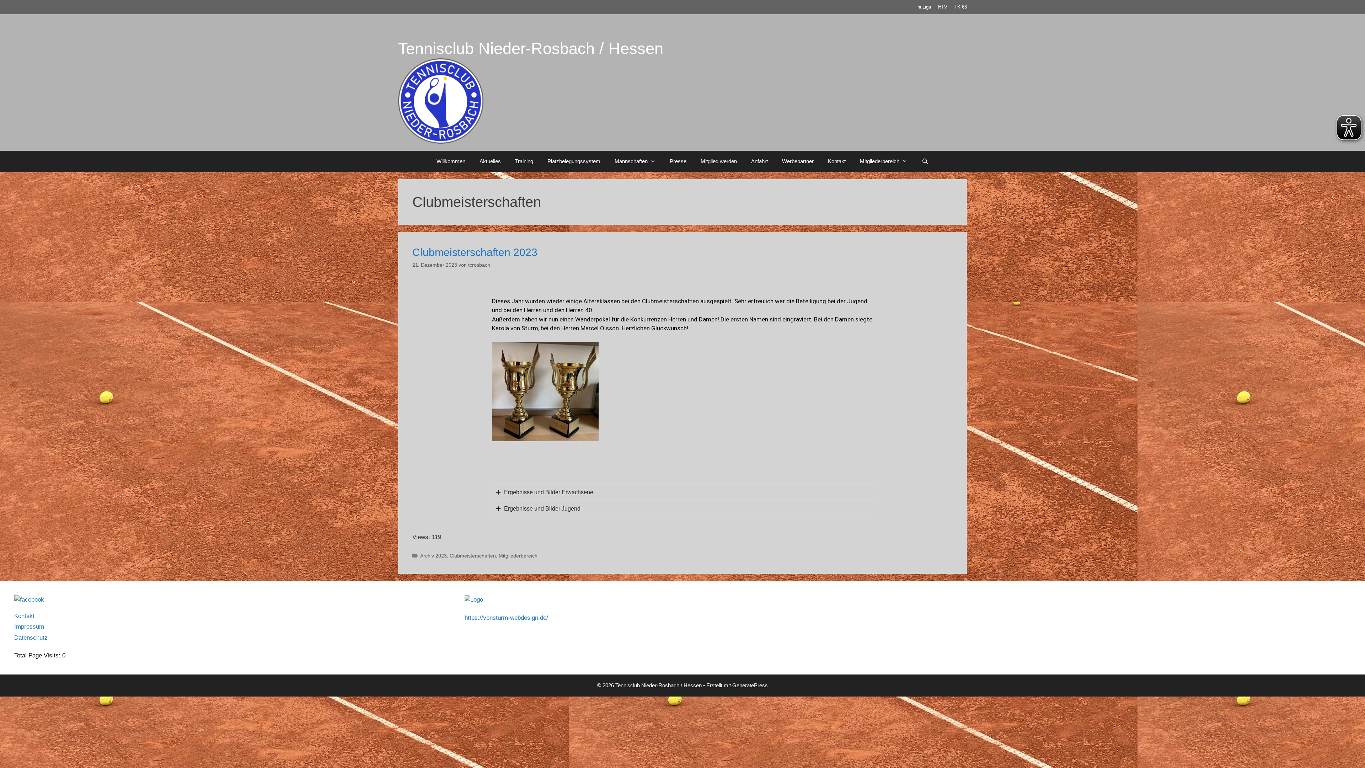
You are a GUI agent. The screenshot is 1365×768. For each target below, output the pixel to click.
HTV (942, 7)
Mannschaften (631, 161)
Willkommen (451, 161)
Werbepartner (798, 161)
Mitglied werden (719, 161)
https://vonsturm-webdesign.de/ (506, 617)
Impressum (29, 626)
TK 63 (960, 7)
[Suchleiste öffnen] (924, 161)
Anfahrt (759, 161)
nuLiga (924, 7)
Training (524, 161)
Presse (678, 161)
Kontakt (837, 161)
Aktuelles (490, 161)
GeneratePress (750, 685)
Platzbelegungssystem (573, 161)
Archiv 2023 (433, 556)
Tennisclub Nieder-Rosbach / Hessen (530, 48)
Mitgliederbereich (879, 161)
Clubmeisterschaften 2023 (474, 252)
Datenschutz (31, 637)
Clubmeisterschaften (473, 556)
